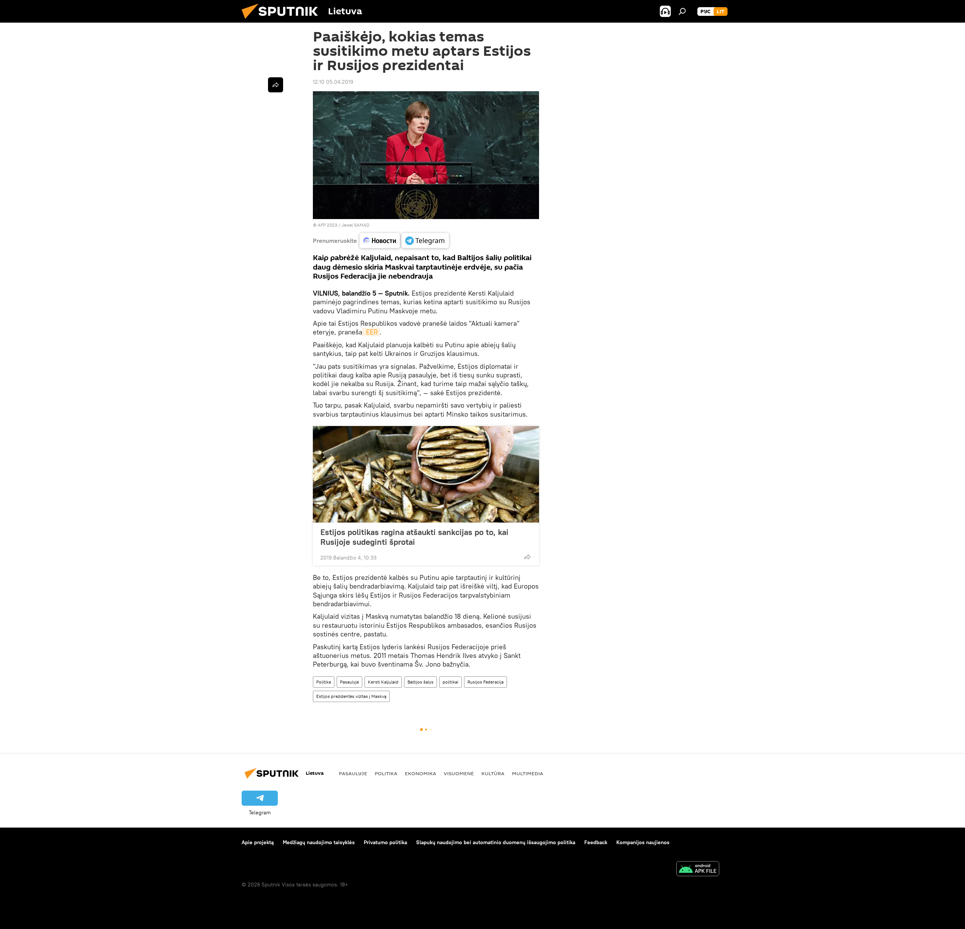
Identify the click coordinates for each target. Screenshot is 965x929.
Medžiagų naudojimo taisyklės (319, 842)
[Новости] (380, 240)
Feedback (595, 842)
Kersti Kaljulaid (383, 682)
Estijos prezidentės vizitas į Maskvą (351, 696)
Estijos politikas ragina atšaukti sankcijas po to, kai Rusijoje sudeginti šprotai (414, 537)
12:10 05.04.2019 (333, 81)
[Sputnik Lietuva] (282, 20)
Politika (323, 682)
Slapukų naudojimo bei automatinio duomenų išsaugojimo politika (495, 842)
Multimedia (527, 773)
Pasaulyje (349, 682)
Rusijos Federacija (485, 682)
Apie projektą (258, 842)
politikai (450, 682)
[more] (527, 556)
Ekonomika (420, 773)
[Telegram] (425, 240)
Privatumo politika (385, 842)
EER (371, 332)
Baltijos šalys (420, 682)
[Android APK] (697, 869)
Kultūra (492, 773)
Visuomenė (459, 773)
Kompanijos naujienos (642, 842)
